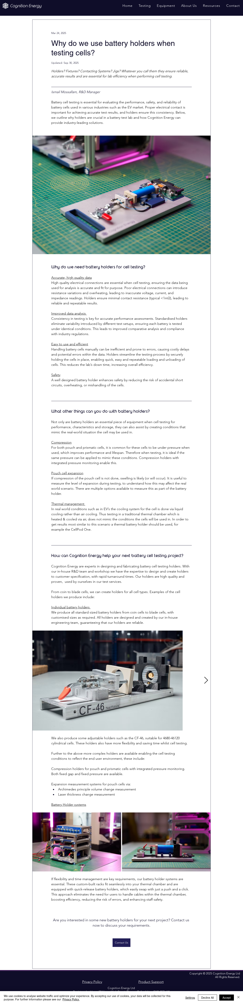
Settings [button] (190, 997)
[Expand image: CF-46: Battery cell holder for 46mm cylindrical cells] (107, 680)
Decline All (207, 997)
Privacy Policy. (71, 999)
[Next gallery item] (206, 680)
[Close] (238, 997)
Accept (226, 997)
